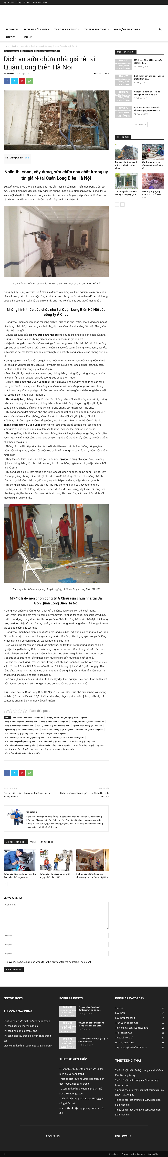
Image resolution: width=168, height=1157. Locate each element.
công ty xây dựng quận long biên (19, 725)
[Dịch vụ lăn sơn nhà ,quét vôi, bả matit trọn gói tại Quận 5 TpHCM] (123, 80)
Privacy (125, 1154)
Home (6, 46)
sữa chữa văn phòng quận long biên (54, 745)
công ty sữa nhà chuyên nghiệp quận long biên (67, 717)
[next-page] (11, 884)
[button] (160, 29)
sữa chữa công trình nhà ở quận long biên (66, 737)
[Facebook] (7, 81)
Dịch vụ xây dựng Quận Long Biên (87, 725)
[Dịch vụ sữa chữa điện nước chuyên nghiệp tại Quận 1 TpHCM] (92, 860)
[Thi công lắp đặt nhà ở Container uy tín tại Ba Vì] (67, 1011)
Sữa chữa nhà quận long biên (82, 741)
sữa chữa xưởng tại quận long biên (89, 745)
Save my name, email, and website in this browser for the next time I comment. (49, 961)
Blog (19, 2)
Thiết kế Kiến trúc (65, 29)
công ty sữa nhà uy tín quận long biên (88, 721)
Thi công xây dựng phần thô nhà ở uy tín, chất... (152, 194)
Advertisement (138, 1154)
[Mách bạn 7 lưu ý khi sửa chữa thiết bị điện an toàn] (123, 64)
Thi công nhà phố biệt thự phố (20, 1030)
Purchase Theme (40, 2)
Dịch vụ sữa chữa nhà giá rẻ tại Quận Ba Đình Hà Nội (84, 795)
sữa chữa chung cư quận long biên (51, 733)
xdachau (10, 73)
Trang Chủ (13, 29)
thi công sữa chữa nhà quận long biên (21, 749)
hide (26, 157)
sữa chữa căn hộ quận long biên (19, 733)
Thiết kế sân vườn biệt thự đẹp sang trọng (27, 1021)
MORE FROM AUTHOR (41, 842)
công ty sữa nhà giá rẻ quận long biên (21, 721)
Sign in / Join (9, 2)
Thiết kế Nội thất (95, 29)
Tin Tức (10, 37)
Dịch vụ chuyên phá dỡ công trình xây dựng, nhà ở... (126, 165)
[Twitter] (14, 81)
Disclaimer (113, 1154)
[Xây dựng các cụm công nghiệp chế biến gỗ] (153, 152)
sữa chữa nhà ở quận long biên (52, 741)
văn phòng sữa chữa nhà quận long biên (22, 753)
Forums (27, 2)
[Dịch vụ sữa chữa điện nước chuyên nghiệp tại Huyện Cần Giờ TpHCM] (123, 112)
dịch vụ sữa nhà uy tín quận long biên (53, 725)
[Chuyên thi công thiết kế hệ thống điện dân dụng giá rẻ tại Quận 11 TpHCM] (123, 96)
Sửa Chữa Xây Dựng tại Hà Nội (47, 51)
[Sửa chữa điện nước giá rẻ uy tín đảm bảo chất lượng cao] (20, 860)
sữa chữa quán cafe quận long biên (20, 745)
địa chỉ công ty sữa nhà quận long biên (21, 729)
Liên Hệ (27, 37)
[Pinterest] (22, 81)
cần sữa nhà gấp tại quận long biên (28, 717)
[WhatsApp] (29, 81)
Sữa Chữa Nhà (26, 51)
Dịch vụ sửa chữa (35, 29)
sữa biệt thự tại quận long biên (89, 729)
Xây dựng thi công (126, 29)
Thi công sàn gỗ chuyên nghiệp (21, 1025)
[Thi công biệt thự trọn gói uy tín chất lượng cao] (67, 1043)
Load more (139, 124)
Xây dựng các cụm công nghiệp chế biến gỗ (152, 165)
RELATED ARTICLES (16, 842)
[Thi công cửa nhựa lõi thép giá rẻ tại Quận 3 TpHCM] (126, 181)
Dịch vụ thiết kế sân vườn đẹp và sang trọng (28, 1045)
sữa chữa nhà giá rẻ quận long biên (20, 741)
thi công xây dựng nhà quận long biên (57, 749)
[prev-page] (6, 884)
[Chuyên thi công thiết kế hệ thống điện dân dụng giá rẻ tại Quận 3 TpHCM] (67, 1027)
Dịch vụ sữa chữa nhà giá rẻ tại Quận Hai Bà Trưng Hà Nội (27, 795)
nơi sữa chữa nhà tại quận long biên (57, 729)
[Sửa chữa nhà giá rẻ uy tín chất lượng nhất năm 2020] (56, 860)
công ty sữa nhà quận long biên (54, 721)
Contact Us (153, 1154)
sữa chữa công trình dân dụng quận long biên (24, 737)
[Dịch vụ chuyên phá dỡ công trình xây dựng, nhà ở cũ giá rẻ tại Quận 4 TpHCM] (126, 152)
